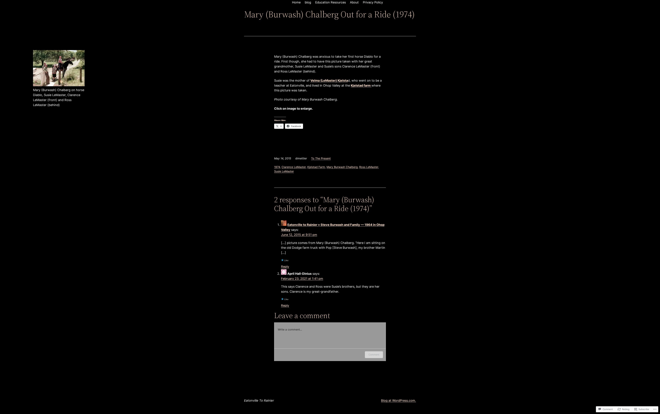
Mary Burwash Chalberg (342, 167)
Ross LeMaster (368, 167)
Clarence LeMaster (294, 167)
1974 (277, 167)
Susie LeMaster (284, 171)
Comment (373, 354)
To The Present (321, 158)
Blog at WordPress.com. (398, 400)
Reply (285, 266)
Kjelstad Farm (316, 167)
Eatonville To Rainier (259, 400)
